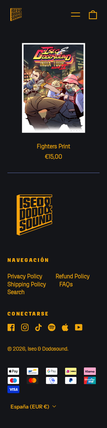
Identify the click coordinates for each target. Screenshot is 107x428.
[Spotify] (51, 327)
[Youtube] (78, 327)
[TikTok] (38, 327)
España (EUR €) (31, 406)
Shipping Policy (26, 285)
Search (16, 292)
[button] (93, 14)
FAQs (66, 285)
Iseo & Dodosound (47, 349)
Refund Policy (73, 277)
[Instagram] (25, 327)
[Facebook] (11, 327)
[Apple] (65, 327)
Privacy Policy (24, 277)
